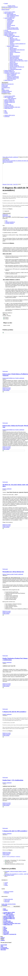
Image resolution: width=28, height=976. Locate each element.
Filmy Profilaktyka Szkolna (13, 15)
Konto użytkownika (8, 899)
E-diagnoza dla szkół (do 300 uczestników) (14, 711)
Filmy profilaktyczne (8, 13)
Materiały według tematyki (12, 46)
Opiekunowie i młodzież (15, 40)
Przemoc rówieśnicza (14, 65)
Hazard (11, 54)
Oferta (5, 883)
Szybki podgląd (6, 390)
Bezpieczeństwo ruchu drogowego (17, 49)
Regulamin (6, 892)
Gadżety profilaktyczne (9, 18)
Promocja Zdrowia (11, 25)
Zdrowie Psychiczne (11, 79)
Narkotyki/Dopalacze (14, 57)
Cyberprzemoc (10, 21)
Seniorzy (12, 42)
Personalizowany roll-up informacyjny (13, 571)
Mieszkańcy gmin (13, 38)
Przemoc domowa (13, 64)
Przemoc (9, 26)
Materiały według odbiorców (13, 36)
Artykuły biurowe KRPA (9, 11)
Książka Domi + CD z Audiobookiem (13, 780)
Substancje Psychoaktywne (13, 76)
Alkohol (11, 47)
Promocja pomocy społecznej (16, 59)
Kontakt (6, 885)
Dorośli (11, 37)
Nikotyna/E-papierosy (14, 58)
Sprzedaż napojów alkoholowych (17, 66)
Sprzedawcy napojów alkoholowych (17, 43)
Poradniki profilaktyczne (9, 71)
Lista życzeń (7, 900)
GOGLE (6, 30)
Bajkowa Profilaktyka (11, 74)
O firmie (6, 882)
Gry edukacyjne (7, 31)
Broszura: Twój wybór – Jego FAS (10, 184)
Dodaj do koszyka (6, 213)
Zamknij (3, 937)
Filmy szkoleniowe (11, 16)
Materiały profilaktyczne (9, 35)
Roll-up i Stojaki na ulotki (12, 27)
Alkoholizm (9, 19)
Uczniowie (12, 44)
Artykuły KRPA (10, 20)
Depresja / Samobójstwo (15, 52)
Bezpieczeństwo (13, 48)
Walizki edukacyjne (8, 80)
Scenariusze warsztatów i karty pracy (12, 72)
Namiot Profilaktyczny (9, 70)
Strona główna (6, 157)
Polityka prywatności (8, 891)
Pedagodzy (12, 41)
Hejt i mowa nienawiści (15, 55)
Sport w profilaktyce (11, 75)
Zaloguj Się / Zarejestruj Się (9, 934)
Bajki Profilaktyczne (11, 14)
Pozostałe (9, 24)
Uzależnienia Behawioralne (13, 29)
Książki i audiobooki (8, 33)
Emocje (11, 53)
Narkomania (9, 22)
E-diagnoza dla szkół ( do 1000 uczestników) (15, 831)
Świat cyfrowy (13, 68)
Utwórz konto (4, 944)
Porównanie (6, 901)
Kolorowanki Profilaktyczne (10, 32)
